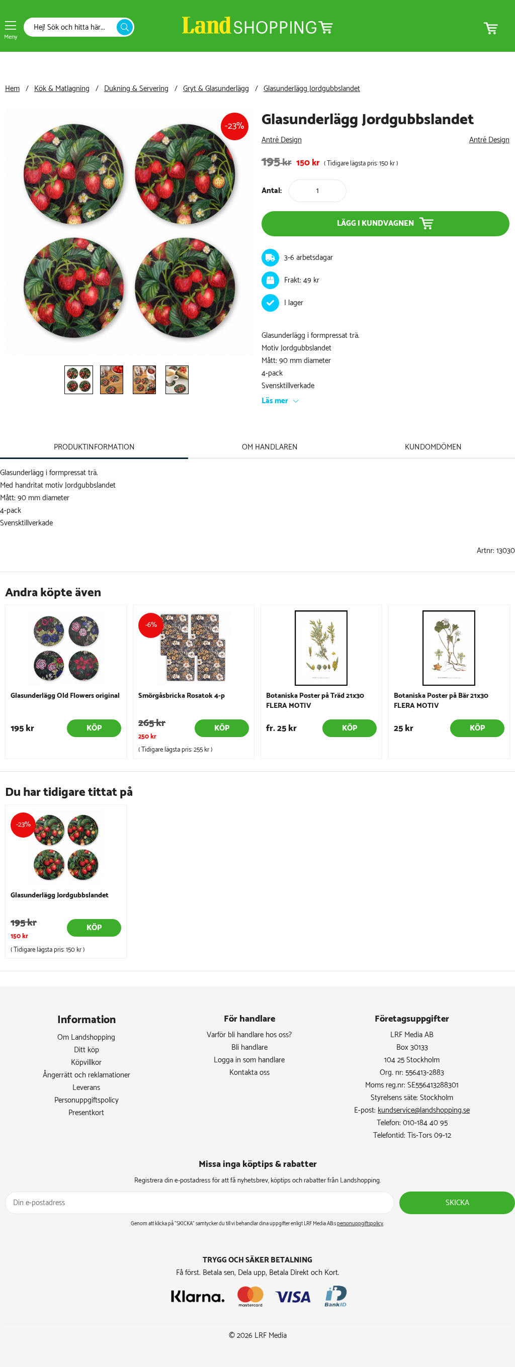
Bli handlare (249, 1047)
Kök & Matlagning (62, 88)
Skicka (457, 1203)
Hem (12, 88)
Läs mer (275, 401)
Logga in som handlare (249, 1060)
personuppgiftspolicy (360, 1223)
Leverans (86, 1087)
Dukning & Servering (136, 88)
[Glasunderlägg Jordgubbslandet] (129, 353)
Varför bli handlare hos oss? (249, 1035)
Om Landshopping (86, 1037)
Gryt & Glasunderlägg (216, 88)
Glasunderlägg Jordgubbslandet (312, 88)
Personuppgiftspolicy (86, 1100)
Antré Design (282, 140)
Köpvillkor (86, 1062)
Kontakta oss (249, 1072)
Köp (94, 728)
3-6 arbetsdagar (308, 257)
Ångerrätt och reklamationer (86, 1075)
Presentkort (86, 1113)
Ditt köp (86, 1050)
